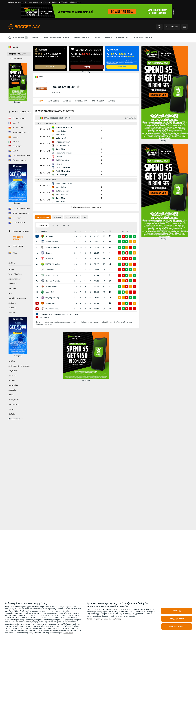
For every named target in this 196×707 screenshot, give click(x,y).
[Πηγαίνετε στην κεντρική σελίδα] (30, 26)
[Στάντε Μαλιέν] (42, 241)
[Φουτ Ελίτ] (42, 292)
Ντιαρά (48, 253)
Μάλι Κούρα (50, 303)
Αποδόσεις (53, 101)
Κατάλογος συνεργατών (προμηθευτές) (104, 619)
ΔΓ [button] (104, 231)
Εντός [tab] (55, 225)
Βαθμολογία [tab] (42, 217)
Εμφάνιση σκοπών (177, 626)
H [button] (90, 231)
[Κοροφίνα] (42, 269)
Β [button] (110, 231)
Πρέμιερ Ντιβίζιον (17, 54)
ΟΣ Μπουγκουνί (52, 309)
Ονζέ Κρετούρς (52, 297)
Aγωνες (67, 101)
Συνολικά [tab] (42, 225)
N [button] (80, 231)
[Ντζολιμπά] (42, 236)
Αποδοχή (177, 611)
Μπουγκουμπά (51, 275)
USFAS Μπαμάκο (52, 264)
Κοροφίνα (49, 269)
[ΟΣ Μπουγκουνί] (42, 308)
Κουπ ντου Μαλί (15, 58)
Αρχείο (111, 101)
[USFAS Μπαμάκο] (42, 264)
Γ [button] (96, 231)
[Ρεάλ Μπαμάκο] (42, 247)
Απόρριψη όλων (177, 619)
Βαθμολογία (98, 101)
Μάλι (41, 77)
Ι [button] (85, 231)
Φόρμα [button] (125, 231)
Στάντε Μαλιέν (51, 242)
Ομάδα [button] (44, 231)
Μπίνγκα (49, 258)
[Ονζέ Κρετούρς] (42, 297)
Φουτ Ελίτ (49, 292)
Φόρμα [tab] (57, 217)
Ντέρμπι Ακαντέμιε (53, 281)
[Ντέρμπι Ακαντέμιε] (42, 280)
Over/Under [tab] (72, 217)
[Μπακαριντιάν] (42, 286)
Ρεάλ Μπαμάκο (52, 247)
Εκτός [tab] (66, 225)
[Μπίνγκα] (42, 258)
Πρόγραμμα (81, 101)
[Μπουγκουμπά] (42, 275)
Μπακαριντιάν (51, 286)
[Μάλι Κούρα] (42, 303)
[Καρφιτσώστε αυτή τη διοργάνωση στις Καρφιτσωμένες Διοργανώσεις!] (78, 86)
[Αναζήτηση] (159, 27)
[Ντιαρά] (42, 252)
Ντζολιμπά (50, 236)
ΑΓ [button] (75, 231)
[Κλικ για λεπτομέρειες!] (86, 129)
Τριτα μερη (68, 633)
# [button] (36, 231)
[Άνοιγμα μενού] (184, 27)
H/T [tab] (84, 217)
